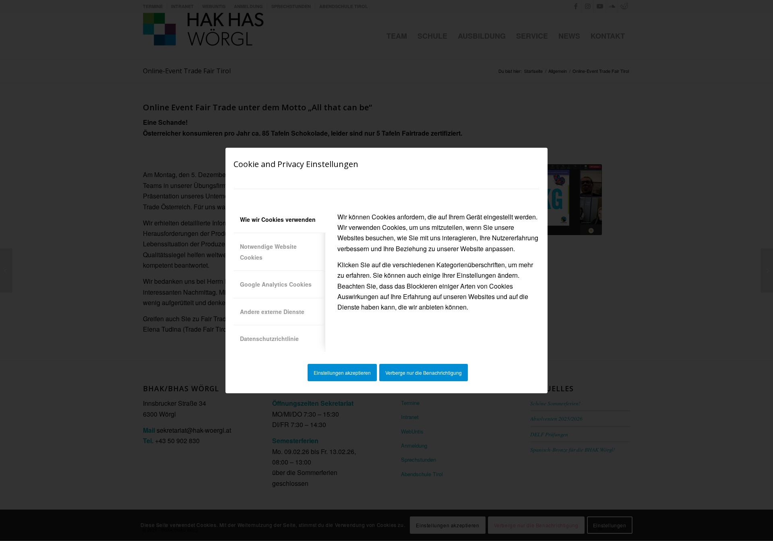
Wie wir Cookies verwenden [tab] (278, 219)
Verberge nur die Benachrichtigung (423, 372)
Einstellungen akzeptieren (342, 372)
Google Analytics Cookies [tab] (276, 284)
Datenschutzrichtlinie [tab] (269, 339)
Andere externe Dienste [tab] (272, 312)
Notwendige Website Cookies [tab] (268, 251)
